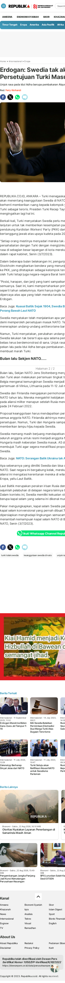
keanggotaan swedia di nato (38, 555)
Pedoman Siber (57, 943)
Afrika (60, 24)
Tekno (27, 918)
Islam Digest (55, 909)
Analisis (28, 914)
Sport (52, 914)
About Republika (9, 943)
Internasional (15, 61)
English (52, 923)
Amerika (34, 24)
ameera (7, 16)
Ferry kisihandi (13, 90)
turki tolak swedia (9, 555)
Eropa (23, 24)
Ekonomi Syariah (28, 16)
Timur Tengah (10, 24)
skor (46, 16)
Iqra (26, 909)
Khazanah (5, 909)
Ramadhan (30, 928)
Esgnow (4, 923)
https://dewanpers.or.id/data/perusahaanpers (27, 965)
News (3, 914)
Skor (51, 904)
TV (1, 928)
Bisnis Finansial (57, 918)
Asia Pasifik (48, 24)
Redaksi (28, 943)
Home (3, 61)
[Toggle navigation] (3, 6)
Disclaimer (5, 947)
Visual (27, 923)
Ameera (4, 904)
